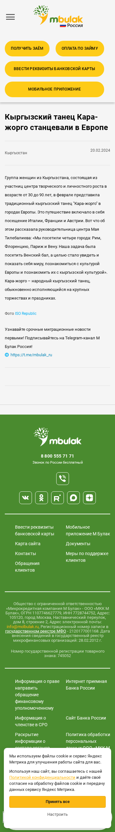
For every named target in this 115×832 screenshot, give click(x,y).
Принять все (58, 801)
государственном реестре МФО (35, 631)
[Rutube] (57, 497)
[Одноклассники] (41, 497)
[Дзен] (89, 497)
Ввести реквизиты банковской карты (54, 69)
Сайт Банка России (86, 717)
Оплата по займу (80, 48)
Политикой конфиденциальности (42, 777)
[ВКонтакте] (25, 497)
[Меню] (10, 17)
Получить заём (27, 48)
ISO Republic (25, 313)
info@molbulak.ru (23, 626)
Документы (78, 543)
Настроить (57, 814)
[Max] (73, 497)
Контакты (25, 553)
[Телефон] (62, 478)
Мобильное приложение (54, 89)
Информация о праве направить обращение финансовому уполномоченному (37, 695)
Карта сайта (28, 543)
